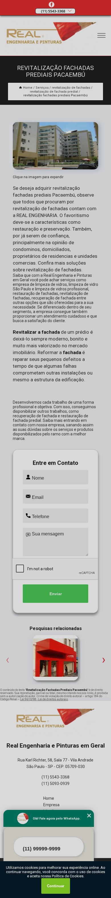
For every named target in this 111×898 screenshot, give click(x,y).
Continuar (55, 886)
